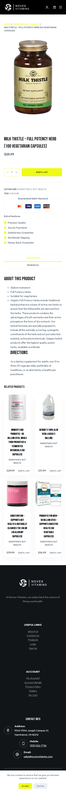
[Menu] (60, 7)
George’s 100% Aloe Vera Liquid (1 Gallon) (48, 434)
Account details (33, 682)
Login (33, 644)
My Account (33, 678)
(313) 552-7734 (38, 745)
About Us (33, 631)
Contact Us (33, 635)
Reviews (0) (33, 265)
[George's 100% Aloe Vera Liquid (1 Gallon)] (48, 407)
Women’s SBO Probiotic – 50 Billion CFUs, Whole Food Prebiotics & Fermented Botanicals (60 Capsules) (17, 442)
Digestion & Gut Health (32, 189)
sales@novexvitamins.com (38, 756)
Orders (33, 690)
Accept (25, 786)
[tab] (33, 258)
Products (33, 639)
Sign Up (33, 648)
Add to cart (42, 172)
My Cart (33, 695)
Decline (40, 786)
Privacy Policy (33, 686)
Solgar (14, 193)
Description (33, 258)
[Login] (47, 7)
